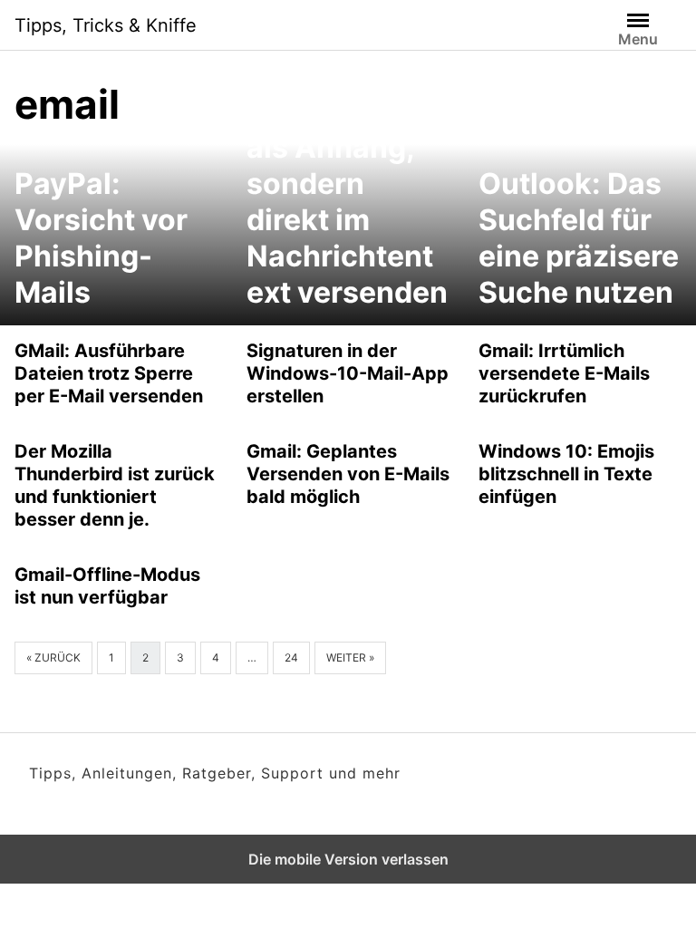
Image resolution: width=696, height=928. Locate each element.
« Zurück (53, 657)
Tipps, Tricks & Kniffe (105, 25)
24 (291, 657)
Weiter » (350, 657)
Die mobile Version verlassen (348, 859)
